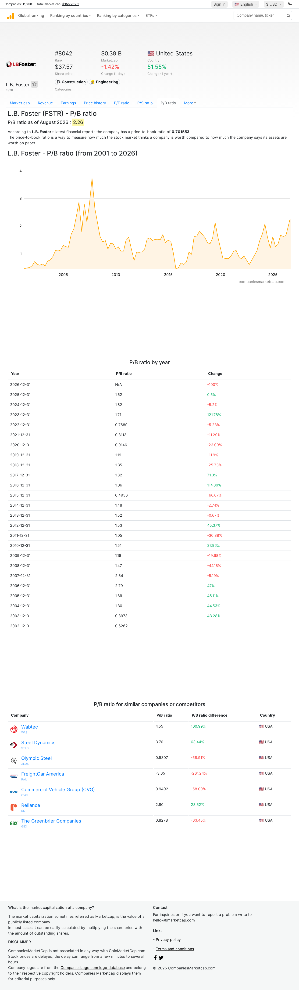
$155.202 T (70, 4)
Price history (95, 103)
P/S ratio (145, 103)
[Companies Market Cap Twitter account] (161, 958)
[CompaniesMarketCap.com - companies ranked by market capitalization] (10, 15)
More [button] (188, 103)
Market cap (20, 103)
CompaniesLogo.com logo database (93, 967)
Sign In (219, 4)
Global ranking (31, 15)
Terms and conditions (175, 948)
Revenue (45, 103)
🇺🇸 (244, 4)
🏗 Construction (71, 82)
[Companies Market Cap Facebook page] (155, 958)
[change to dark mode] (290, 4)
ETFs (150, 15)
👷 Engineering (104, 82)
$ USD (272, 4)
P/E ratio (121, 103)
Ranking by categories (117, 15)
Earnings (68, 103)
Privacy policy (168, 939)
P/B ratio (168, 103)
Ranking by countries (69, 15)
